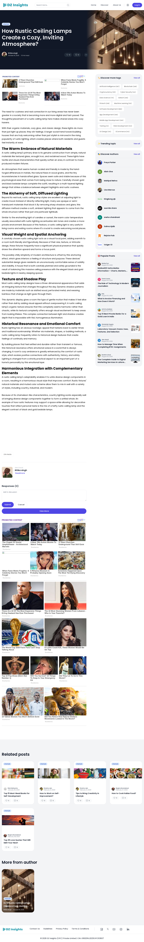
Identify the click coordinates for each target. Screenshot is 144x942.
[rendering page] (16, 5)
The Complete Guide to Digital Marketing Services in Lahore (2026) (111, 361)
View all (137, 78)
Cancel (21, 504)
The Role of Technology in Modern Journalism (113, 284)
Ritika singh (13, 53)
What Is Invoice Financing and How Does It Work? (111, 300)
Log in (137, 5)
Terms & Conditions (80, 928)
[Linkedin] (128, 929)
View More (44, 511)
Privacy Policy (62, 928)
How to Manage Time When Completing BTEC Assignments (112, 345)
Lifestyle (6, 24)
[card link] (135, 267)
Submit (7, 504)
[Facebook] (101, 929)
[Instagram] (121, 929)
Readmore (20, 473)
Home (93, 5)
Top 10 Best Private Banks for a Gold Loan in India (112, 315)
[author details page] (4, 54)
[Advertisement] (44, 431)
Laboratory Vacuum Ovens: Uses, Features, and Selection (113, 330)
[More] (86, 55)
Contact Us (35, 928)
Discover (104, 5)
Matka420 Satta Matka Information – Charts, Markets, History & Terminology (112, 269)
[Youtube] (114, 929)
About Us (117, 5)
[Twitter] (108, 929)
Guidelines (47, 928)
